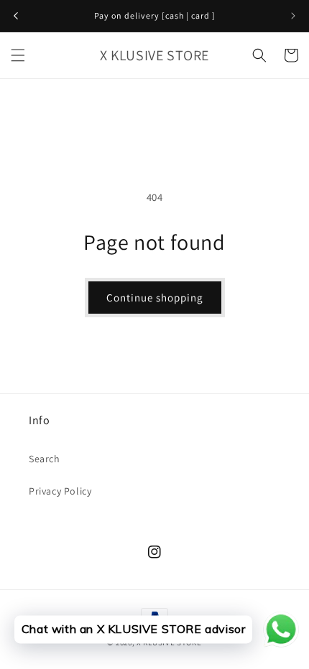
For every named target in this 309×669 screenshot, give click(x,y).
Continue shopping (154, 297)
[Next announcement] (293, 16)
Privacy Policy (60, 491)
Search (44, 458)
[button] (18, 55)
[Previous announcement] (16, 16)
